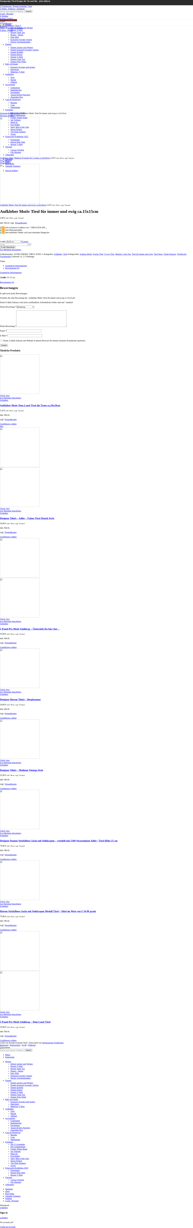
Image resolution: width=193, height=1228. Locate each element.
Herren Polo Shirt (18, 1173)
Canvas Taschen (17, 1180)
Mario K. (14, 1154)
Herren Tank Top (18, 1069)
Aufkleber (11, 113)
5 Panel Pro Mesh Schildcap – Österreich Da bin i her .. (29, 629)
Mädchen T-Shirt (18, 1106)
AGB (24, 1045)
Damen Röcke (16, 1090)
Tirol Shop (158, 254)
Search (28, 11)
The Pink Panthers (18, 1163)
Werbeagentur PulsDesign (53, 1043)
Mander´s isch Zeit (123, 254)
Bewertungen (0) (12, 268)
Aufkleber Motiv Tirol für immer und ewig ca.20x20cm (23, 205)
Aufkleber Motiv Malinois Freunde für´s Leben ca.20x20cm (25, 158)
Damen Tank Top (18, 1095)
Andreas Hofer (86, 254)
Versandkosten (21, 223)
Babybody (15, 1104)
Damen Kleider (17, 1087)
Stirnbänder (15, 1140)
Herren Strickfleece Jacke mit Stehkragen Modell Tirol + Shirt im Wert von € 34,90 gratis (48, 911)
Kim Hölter (15, 1156)
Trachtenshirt (5, 256)
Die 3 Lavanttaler (18, 1144)
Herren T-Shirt (17, 1066)
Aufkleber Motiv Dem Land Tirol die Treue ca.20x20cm (30, 405)
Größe (2, 241)
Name (3, 331)
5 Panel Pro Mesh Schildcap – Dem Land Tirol (25, 1022)
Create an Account (7, 1227)
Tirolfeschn (181, 254)
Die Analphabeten (18, 115)
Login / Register (12, 1201)
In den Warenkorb (7, 247)
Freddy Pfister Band (19, 1149)
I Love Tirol (109, 254)
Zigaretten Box (17, 1130)
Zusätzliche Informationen (16, 266)
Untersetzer (15, 1121)
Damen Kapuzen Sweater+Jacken (25, 1085)
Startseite (3, 113)
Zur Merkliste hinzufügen (10, 250)
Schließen (4, 400)
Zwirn (13, 1166)
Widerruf (32, 1045)
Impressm (4, 1045)
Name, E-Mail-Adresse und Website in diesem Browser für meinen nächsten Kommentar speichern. (44, 341)
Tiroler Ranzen (170, 254)
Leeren (25, 241)
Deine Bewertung (8, 307)
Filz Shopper (16, 1182)
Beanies (14, 1135)
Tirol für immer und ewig (142, 254)
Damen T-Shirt (17, 1092)
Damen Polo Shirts (18, 1097)
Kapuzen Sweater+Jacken (21, 1076)
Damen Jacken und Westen (22, 1083)
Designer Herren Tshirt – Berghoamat (20, 699)
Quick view (5, 395)
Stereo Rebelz (16, 1161)
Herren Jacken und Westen (22, 28)
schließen (4, 1208)
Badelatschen (16, 1123)
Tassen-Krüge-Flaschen (20, 1128)
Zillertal (14, 1116)
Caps (13, 1137)
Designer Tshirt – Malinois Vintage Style (21, 770)
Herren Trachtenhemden (21, 1078)
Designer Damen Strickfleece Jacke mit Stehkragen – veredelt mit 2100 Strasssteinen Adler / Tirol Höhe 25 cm (59, 840)
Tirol (18, 113)
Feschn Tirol (98, 254)
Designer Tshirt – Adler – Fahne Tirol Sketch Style (27, 518)
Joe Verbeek (16, 1151)
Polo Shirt (15, 1073)
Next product (5, 163)
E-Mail (3, 336)
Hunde (13, 1114)
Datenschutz (15, 1045)
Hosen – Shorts (17, 1071)
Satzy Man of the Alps (20, 1158)
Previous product (7, 116)
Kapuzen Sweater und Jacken (23, 1102)
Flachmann (15, 1125)
